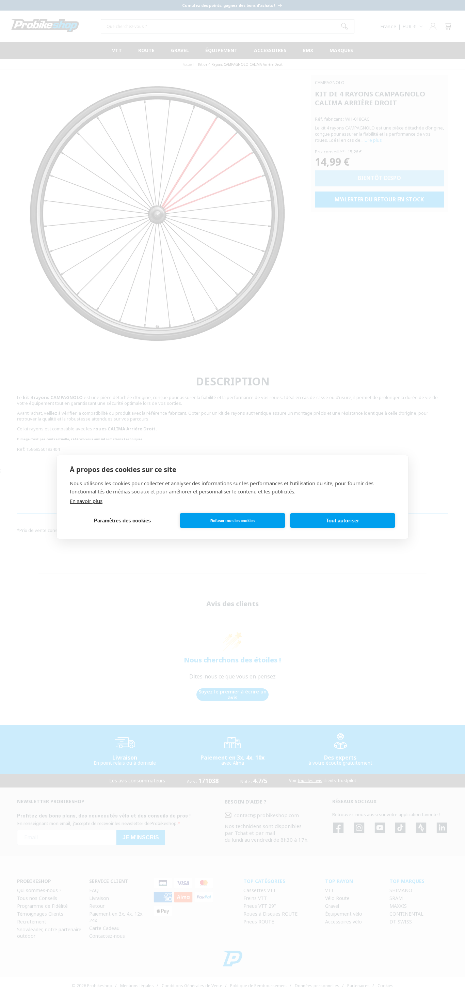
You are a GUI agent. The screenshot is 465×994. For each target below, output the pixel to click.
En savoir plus (86, 501)
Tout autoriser (342, 520)
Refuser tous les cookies (232, 521)
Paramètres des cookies (122, 520)
